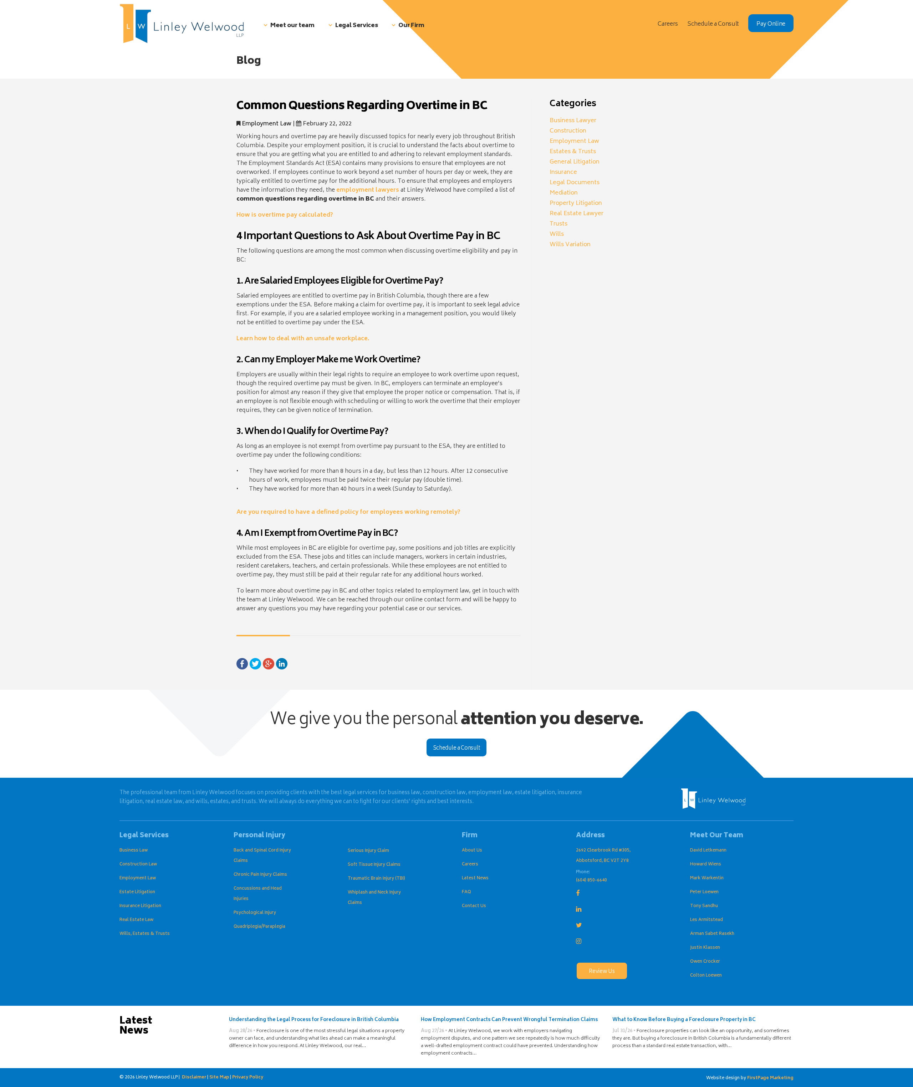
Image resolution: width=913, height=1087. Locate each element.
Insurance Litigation (140, 906)
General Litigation (575, 162)
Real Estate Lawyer (576, 214)
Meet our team (292, 25)
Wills (557, 234)
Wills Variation (570, 245)
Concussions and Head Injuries (258, 894)
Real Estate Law (136, 920)
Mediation (564, 193)
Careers (470, 864)
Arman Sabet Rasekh (712, 934)
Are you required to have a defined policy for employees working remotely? (348, 512)
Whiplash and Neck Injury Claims (374, 898)
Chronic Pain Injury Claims (260, 875)
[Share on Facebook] (242, 664)
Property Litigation (576, 203)
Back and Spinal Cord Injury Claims (262, 856)
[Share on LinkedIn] (281, 664)
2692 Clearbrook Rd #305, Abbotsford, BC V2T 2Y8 (603, 856)
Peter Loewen (704, 892)
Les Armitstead (706, 920)
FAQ (466, 892)
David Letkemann (708, 850)
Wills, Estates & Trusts (144, 934)
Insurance (563, 172)
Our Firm (411, 25)
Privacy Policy (247, 1077)
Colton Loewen (706, 975)
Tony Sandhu (704, 906)
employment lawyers (367, 190)
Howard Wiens (705, 864)
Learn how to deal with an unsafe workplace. (302, 339)
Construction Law (138, 864)
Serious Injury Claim (368, 851)
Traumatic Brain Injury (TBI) (376, 878)
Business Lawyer (573, 121)
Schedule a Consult (456, 748)
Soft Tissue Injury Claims (374, 865)
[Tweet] (255, 664)
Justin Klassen (705, 948)
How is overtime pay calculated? (284, 215)
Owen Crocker (705, 962)
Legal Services (356, 25)
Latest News (475, 878)
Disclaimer (194, 1077)
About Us (472, 850)
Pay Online (770, 24)
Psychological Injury (255, 913)
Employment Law (266, 124)
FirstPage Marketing (770, 1078)
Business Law (133, 850)
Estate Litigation (137, 892)
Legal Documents (575, 183)
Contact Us (474, 906)
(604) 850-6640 (591, 880)
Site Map (219, 1077)
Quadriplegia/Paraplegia (259, 927)
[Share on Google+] (268, 664)
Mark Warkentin (707, 878)
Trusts (558, 224)
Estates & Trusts (573, 152)
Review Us (601, 972)
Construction (568, 131)
